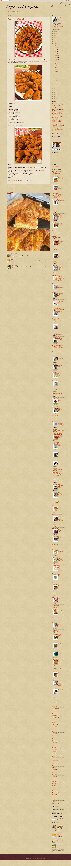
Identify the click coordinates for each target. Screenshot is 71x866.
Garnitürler (54, 125)
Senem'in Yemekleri (57, 332)
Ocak (56, 71)
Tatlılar (62, 109)
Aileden (63, 123)
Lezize (53, 758)
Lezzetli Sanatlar (56, 506)
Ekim (56, 51)
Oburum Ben (54, 776)
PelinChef (55, 429)
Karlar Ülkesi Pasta (60, 576)
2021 (55, 41)
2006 (55, 98)
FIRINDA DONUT (60, 636)
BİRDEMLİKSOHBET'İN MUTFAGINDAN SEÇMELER (58, 583)
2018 (55, 74)
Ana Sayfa (29, 186)
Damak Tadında (55, 724)
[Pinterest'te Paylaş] (32, 180)
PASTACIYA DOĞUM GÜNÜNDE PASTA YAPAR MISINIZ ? (61, 683)
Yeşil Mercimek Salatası (57, 173)
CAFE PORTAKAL (57, 351)
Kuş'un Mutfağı (55, 756)
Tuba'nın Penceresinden (56, 787)
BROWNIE (55, 262)
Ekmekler (60, 128)
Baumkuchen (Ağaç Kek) (57, 390)
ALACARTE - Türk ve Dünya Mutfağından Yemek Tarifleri (58, 309)
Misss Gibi (54, 767)
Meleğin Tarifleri (55, 763)
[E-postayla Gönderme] (25, 180)
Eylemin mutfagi (56, 492)
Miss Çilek (54, 765)
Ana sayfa (55, 468)
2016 (55, 78)
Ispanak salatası (56, 631)
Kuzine (53, 754)
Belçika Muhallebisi (15, 253)
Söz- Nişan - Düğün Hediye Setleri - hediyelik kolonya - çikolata (58, 269)
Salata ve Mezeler (14, 182)
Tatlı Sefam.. (55, 460)
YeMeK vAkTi (56, 536)
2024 (55, 35)
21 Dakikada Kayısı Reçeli (60, 178)
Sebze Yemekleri (58, 112)
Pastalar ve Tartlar (57, 113)
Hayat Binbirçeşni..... (57, 565)
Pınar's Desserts (56, 323)
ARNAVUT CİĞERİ (57, 484)
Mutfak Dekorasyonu (60, 538)
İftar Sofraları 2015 (56, 545)
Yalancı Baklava (56, 249)
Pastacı (53, 778)
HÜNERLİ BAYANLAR (57, 544)
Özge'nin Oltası (56, 176)
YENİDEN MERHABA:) (57, 525)
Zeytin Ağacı (54, 797)
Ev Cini (54, 667)
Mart (56, 67)
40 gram (54, 300)
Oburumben (55, 528)
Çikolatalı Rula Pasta (61, 302)
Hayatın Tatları (55, 745)
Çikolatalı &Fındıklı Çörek (60, 255)
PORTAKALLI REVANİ (60, 507)
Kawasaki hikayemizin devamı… (57, 417)
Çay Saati (54, 801)
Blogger (33, 858)
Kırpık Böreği (10, 192)
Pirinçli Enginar (14, 265)
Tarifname (54, 785)
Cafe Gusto (55, 222)
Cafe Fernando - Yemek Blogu (57, 319)
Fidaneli (53, 740)
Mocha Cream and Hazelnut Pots (60, 551)
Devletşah (54, 729)
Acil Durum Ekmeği (56, 352)
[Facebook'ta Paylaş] (31, 180)
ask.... (59, 598)
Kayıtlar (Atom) (13, 188)
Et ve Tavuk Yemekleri (58, 120)
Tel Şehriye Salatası (60, 644)
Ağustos (56, 55)
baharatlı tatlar (56, 659)
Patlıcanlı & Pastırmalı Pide (58, 594)
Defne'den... (55, 697)
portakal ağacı (56, 230)
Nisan (56, 65)
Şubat (56, 69)
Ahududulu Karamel (57, 320)
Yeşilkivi (55, 261)
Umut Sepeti (55, 549)
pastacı (54, 680)
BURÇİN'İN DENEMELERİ (56, 574)
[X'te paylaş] (30, 180)
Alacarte (53, 704)
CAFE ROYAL (56, 479)
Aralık (56, 47)
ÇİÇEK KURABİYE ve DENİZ (60, 494)
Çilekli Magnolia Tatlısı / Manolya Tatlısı (61, 568)
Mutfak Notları (55, 769)
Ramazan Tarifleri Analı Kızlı (60, 436)
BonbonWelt (54, 715)
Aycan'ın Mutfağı (56, 337)
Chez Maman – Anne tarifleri (57, 172)
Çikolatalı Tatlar (56, 120)
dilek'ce (54, 688)
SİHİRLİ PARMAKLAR (58, 356)
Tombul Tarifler (56, 398)
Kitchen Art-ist (56, 240)
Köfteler (61, 124)
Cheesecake (55, 123)
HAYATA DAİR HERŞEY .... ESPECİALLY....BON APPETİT (58, 515)
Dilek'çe (53, 731)
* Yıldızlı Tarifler (58, 104)
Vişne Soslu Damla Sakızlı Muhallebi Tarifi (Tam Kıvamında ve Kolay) (58, 195)
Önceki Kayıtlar (46, 186)
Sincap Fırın (55, 208)
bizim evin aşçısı (23, 6)
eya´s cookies (55, 618)
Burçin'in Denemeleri (56, 717)
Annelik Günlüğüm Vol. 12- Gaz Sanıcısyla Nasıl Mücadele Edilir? (58, 474)
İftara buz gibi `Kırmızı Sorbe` (61, 690)
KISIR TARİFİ (55, 502)
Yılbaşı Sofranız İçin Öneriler (61, 357)
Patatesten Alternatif (57, 698)
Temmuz (56, 57)
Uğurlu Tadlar (54, 790)
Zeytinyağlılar (55, 119)
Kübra (60, 17)
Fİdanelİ (55, 671)
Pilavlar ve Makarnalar (58, 115)
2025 (55, 33)
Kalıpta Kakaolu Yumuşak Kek (60, 400)
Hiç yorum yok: (21, 180)
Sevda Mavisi (54, 783)
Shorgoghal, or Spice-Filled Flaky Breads (58, 348)
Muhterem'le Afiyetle (57, 199)
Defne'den (54, 728)
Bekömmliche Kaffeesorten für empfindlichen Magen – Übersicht (58, 210)
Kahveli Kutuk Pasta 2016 (60, 453)
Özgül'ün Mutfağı (55, 803)
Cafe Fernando (55, 719)
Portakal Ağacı (55, 779)
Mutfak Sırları (54, 771)
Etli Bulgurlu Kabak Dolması (58, 430)
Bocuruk (53, 713)
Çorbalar (55, 124)
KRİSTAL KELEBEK (57, 524)
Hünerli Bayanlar (55, 747)
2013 (55, 84)
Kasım (56, 49)
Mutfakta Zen (54, 774)
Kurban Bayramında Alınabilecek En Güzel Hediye (61, 424)
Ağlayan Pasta (60, 461)
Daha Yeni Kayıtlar (12, 186)
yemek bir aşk (55, 609)
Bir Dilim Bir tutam (56, 708)
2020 (55, 43)
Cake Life (55, 265)
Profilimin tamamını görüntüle (58, 26)
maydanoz (55, 284)
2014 (55, 82)
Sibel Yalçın (55, 193)
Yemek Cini (55, 248)
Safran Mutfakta (55, 781)
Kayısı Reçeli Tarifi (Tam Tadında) (60, 187)
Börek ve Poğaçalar (59, 111)
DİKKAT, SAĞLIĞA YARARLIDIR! (60, 559)
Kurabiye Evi (54, 753)
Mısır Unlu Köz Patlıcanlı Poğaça (61, 242)
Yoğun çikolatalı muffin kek (60, 530)
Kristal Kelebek (55, 751)
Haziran (56, 59)
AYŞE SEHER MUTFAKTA (56, 443)
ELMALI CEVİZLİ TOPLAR (60, 445)
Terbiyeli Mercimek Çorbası (16, 259)
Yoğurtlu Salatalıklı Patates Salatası (58, 232)
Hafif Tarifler (56, 415)
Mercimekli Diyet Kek (60, 339)
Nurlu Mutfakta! (56, 252)
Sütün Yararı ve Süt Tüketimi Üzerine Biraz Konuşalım (58, 333)
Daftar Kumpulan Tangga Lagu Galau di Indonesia (57, 480)
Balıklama (54, 126)
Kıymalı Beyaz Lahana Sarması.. (60, 294)
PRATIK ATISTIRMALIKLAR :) (60, 409)
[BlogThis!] (28, 180)
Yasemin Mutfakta (56, 605)
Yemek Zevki (55, 593)
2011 (55, 88)
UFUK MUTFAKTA (57, 214)
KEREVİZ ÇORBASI (60, 312)
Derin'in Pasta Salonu (57, 634)
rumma (54, 236)
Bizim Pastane (56, 451)
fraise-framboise (56, 597)
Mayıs (56, 63)
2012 (55, 86)
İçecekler (53, 130)
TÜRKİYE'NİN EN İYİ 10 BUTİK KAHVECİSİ (60, 518)
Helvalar (53, 128)
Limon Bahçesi (55, 760)
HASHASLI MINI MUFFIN (61, 623)
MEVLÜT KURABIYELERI (58, 618)
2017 (55, 76)
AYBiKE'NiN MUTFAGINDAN (56, 407)
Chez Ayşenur (54, 722)
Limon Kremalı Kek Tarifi (57, 237)
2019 (55, 45)
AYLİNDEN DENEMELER (56, 501)
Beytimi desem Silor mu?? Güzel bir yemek (60, 225)
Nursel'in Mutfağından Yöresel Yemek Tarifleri (57, 434)
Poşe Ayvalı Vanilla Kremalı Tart (61, 326)
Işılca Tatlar (54, 749)
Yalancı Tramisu (59, 673)
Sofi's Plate (55, 630)
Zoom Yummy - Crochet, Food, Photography (58, 394)
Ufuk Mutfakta (55, 788)
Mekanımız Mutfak (55, 762)
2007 (55, 96)
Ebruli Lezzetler (55, 733)
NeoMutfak (55, 389)
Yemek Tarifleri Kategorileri (58, 469)
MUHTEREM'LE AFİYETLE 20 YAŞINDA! (61, 201)
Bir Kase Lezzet (56, 185)
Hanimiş (53, 744)
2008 (55, 94)
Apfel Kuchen (60, 381)
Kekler (54, 109)
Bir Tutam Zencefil (55, 710)
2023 (55, 37)
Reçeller (60, 126)
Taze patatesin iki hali (57, 668)
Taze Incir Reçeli (60, 366)
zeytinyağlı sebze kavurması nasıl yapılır (61, 286)
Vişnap (54, 292)
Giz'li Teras (55, 472)
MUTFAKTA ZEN (56, 557)
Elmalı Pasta (54, 737)
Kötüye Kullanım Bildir (57, 133)
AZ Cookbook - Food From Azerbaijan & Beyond (58, 346)
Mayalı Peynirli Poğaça (61, 586)
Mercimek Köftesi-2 (16, 18)
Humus (54, 606)
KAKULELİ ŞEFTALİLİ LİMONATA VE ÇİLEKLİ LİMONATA (61, 278)
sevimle (54, 622)
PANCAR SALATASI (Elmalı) (60, 216)
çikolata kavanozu (56, 275)
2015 (55, 80)
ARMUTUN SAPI (56, 651)
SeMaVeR (55, 372)
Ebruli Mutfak (54, 735)
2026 (55, 31)
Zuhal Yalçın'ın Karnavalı (57, 799)
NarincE (55, 364)
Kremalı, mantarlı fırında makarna (61, 374)
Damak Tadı (55, 380)
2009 (55, 92)
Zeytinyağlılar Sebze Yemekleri (57, 129)
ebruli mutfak (56, 421)
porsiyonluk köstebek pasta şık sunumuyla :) (60, 612)
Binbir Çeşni (54, 706)
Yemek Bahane (54, 794)
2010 (55, 90)
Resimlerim (61, 125)
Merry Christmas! (56, 395)
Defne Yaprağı (54, 726)
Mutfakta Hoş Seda (55, 772)
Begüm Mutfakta (56, 642)
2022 (55, 39)
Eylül (56, 53)
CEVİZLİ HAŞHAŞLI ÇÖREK (60, 661)
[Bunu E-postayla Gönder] (27, 180)
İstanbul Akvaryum (60, 652)
